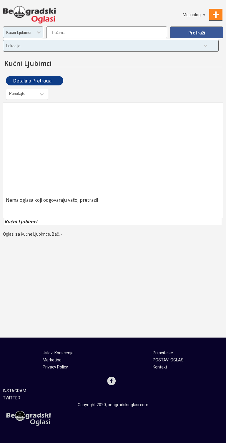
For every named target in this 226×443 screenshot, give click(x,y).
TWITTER (11, 398)
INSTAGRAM (14, 391)
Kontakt (160, 367)
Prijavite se (163, 353)
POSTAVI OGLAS (168, 360)
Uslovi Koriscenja (58, 353)
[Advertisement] (113, 150)
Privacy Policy (55, 367)
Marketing (52, 360)
